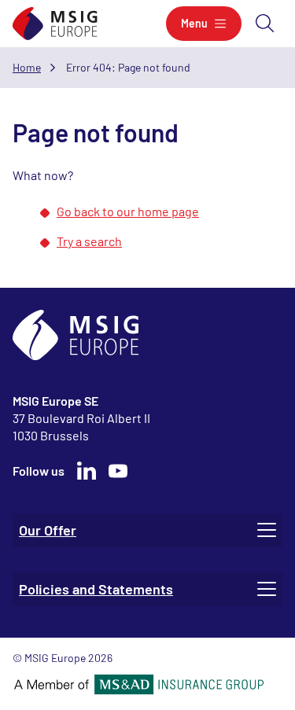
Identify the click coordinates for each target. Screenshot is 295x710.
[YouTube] (118, 471)
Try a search (89, 241)
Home (27, 67)
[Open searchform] (265, 23)
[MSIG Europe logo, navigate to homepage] (55, 24)
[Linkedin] (86, 471)
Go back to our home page (128, 211)
